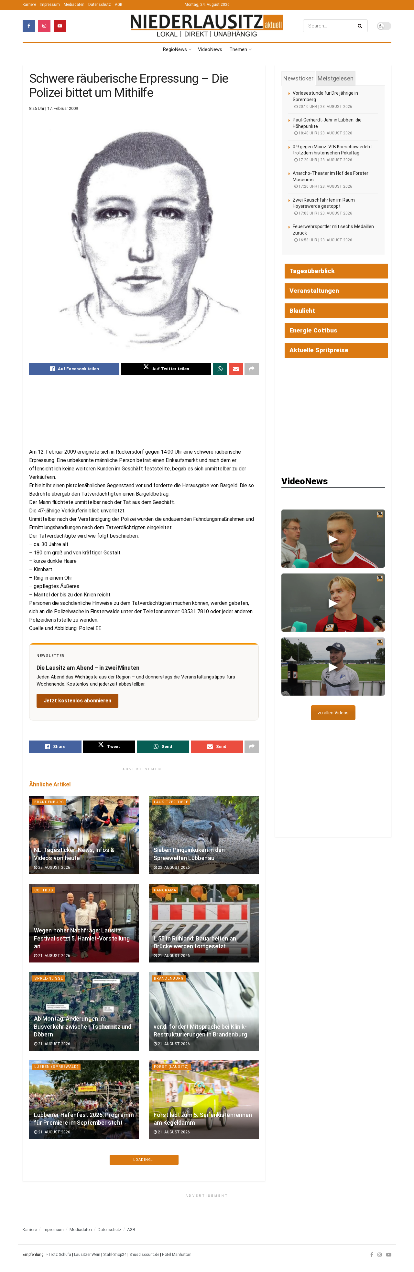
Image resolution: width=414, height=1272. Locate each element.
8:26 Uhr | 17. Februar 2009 (53, 108)
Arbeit (161, 1243)
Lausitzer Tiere (171, 802)
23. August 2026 (53, 867)
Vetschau (164, 1155)
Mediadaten (74, 4)
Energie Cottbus (313, 330)
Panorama (165, 890)
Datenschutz (99, 4)
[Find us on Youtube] (60, 26)
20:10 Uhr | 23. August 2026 (325, 106)
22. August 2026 (173, 867)
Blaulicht (302, 310)
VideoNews (210, 49)
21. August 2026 (53, 955)
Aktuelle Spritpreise (318, 350)
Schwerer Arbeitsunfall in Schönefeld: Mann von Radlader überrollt (76, 1203)
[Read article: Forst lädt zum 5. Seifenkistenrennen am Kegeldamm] (204, 1099)
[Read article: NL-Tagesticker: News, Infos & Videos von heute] (84, 835)
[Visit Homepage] (207, 26)
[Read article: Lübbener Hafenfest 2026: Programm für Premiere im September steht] (84, 1099)
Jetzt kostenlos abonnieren (77, 701)
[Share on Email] (236, 369)
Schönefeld (47, 1155)
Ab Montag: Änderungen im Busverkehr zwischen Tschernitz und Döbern (82, 1026)
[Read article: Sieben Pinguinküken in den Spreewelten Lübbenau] (204, 835)
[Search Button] (361, 25)
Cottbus (43, 890)
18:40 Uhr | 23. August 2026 (325, 133)
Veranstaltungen (314, 290)
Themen (238, 49)
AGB (119, 4)
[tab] (298, 78)
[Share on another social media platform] (252, 369)
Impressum (50, 4)
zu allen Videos (333, 712)
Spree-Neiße (48, 978)
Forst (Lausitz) (171, 1067)
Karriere (29, 4)
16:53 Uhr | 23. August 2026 (325, 240)
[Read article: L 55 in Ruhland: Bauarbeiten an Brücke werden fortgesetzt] (204, 923)
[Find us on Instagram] (44, 26)
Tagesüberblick (312, 271)
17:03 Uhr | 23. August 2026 (325, 213)
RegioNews (175, 49)
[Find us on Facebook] (29, 26)
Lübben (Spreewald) (56, 1067)
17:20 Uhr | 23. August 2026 (325, 160)
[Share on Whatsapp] (220, 369)
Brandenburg (49, 802)
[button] (333, 539)
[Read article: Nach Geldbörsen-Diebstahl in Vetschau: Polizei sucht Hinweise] (204, 1188)
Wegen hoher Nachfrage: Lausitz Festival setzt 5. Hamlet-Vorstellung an (82, 938)
